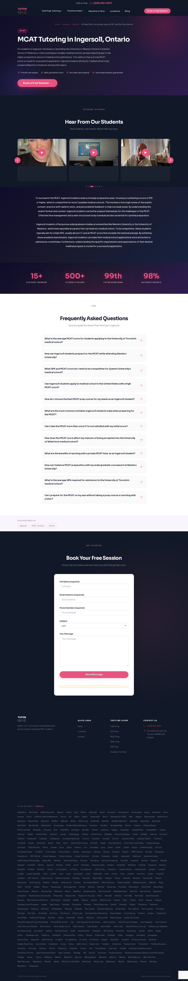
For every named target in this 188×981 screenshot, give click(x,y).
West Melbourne (134, 957)
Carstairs (54, 834)
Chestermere (96, 834)
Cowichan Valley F (144, 838)
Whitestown (111, 961)
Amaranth (112, 812)
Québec (151, 913)
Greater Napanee (50, 856)
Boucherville (34, 825)
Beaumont (21, 821)
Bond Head (21, 825)
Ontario (52, 526)
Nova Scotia (56, 900)
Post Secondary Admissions (96, 913)
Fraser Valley (51, 852)
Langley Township (33, 874)
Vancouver (102, 953)
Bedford (55, 821)
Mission (45, 887)
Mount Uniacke (23, 891)
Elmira (45, 847)
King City (142, 865)
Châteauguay (74, 834)
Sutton (71, 944)
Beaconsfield (150, 817)
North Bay (128, 896)
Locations (115, 11)
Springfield (141, 935)
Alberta (84, 812)
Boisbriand (145, 821)
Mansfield (86, 878)
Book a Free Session (157, 11)
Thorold (52, 948)
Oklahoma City (105, 900)
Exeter (118, 847)
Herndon (144, 860)
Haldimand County (151, 856)
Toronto (83, 948)
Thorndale (32, 948)
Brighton (137, 825)
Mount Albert (134, 887)
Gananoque (86, 852)
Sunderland (53, 944)
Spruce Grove (22, 939)
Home (57, 24)
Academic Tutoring (118, 752)
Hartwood (135, 860)
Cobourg (153, 834)
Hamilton (57, 860)
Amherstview (136, 812)
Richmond (90, 918)
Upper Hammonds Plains (46, 953)
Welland (122, 957)
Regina (61, 918)
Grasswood (159, 852)
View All (39, 806)
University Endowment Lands (140, 948)
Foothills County (146, 847)
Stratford (125, 939)
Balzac (85, 817)
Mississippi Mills (70, 887)
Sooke (120, 935)
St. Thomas (94, 939)
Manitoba (76, 878)
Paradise (87, 904)
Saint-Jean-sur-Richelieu (27, 926)
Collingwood (55, 838)
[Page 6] (99, 186)
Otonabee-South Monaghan (28, 904)
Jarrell (76, 865)
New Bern (77, 891)
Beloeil (73, 821)
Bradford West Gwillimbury (76, 825)
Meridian (77, 882)
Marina (118, 878)
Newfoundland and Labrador (40, 896)
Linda (122, 874)
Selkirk (150, 931)
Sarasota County (61, 931)
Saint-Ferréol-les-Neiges (128, 922)
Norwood (21, 900)
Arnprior (20, 817)
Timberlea (73, 948)
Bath (131, 817)
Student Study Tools (25, 944)
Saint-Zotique (92, 926)
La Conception (61, 869)
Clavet (135, 834)
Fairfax (126, 847)
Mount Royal (158, 887)
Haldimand (137, 856)
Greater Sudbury (65, 856)
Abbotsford (21, 812)
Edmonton (21, 847)
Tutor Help (113, 948)
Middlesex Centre (140, 882)
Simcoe (89, 935)
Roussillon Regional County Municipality (32, 922)
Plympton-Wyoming (105, 909)
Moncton (91, 887)
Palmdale (66, 904)
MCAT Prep (114, 736)
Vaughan (21, 957)
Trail (91, 948)
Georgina (116, 852)
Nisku (100, 896)
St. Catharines (71, 939)
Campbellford (151, 830)
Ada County (33, 812)
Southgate (130, 935)
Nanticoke (59, 891)
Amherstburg (123, 812)
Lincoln (115, 874)
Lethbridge (97, 874)
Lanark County (140, 869)
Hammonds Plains (71, 860)
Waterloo (113, 957)
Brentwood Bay (117, 825)
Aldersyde (93, 812)
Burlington (75, 830)
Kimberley (132, 865)
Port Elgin (21, 913)
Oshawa (149, 900)
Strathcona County (139, 939)
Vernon (30, 957)
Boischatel (156, 821)
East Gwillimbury (115, 843)
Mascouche (22, 882)
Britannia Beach (150, 825)
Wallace (58, 957)
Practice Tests (74, 11)
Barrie (105, 817)
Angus (147, 812)
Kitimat (50, 869)
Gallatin (76, 852)
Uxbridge (77, 953)
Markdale (126, 878)
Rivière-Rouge (116, 918)
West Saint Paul (149, 957)
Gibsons (125, 852)
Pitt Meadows (57, 909)
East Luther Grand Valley (134, 843)
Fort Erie (158, 847)
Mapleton (108, 878)
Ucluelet (123, 948)
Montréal (101, 887)
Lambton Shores (125, 869)
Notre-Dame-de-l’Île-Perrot (37, 900)
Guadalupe (106, 856)
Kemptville (121, 865)
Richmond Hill (102, 918)
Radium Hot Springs (38, 918)
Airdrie (69, 812)
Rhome (81, 918)
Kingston (162, 865)
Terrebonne (116, 944)
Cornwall (106, 838)
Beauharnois (162, 817)
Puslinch (141, 913)
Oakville (76, 900)
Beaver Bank (33, 821)
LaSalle (53, 874)
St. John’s (83, 939)
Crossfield (21, 843)
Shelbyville (56, 935)
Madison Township (62, 878)
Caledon (95, 830)
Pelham (133, 904)
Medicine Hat (66, 882)
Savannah (120, 931)
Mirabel (37, 887)
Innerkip (59, 865)
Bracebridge (59, 825)
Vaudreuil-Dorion (115, 953)
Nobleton (118, 896)
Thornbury (21, 948)
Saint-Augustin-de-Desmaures (89, 922)
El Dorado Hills (34, 847)
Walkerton (48, 957)
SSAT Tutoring (47, 939)
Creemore (158, 838)
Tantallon (105, 944)
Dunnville (94, 843)
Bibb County (83, 821)
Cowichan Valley (128, 838)
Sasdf (73, 931)
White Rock (86, 961)
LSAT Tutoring (33, 878)
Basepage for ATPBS (118, 817)
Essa (103, 847)
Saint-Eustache (109, 922)
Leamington (78, 874)
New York (134, 891)
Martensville (148, 878)
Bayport (139, 817)
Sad (72, 922)
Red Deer (52, 918)
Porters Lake (78, 913)
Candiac (163, 830)
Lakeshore (112, 869)
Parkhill (114, 904)
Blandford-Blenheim (119, 821)
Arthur (29, 817)
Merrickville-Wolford (91, 882)
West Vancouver (23, 961)
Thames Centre (130, 944)
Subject (63, 621)
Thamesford (143, 944)
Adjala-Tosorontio (48, 812)
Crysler (31, 843)
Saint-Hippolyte (147, 922)
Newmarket (58, 896)
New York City (145, 891)
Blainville (105, 821)
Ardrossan (156, 812)
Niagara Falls (70, 896)
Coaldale (144, 834)
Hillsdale (163, 860)
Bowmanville (46, 825)
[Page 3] (90, 186)
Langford (161, 869)
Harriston (124, 860)
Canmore (21, 834)
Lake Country (100, 869)
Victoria (39, 957)
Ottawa (44, 904)
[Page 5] (97, 186)
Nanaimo (35, 891)
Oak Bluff (66, 900)
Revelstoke (70, 918)
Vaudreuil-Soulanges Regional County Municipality (144, 953)
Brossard (47, 830)
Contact (81, 736)
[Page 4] (94, 186)
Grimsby (95, 856)
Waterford (103, 957)
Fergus (135, 847)
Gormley (148, 852)
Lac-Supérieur (86, 869)
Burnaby (85, 830)
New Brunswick (90, 891)
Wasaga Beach (90, 957)
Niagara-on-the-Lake (86, 896)
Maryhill (158, 878)
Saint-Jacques (161, 922)
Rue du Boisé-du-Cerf (59, 922)
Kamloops (85, 865)
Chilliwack (108, 834)
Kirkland (31, 869)
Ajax (76, 812)
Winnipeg (153, 961)
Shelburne (45, 935)
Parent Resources (101, 904)
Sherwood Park (69, 935)
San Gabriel (38, 931)
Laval (61, 874)
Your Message (66, 634)
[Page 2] (88, 186)
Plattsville (79, 909)
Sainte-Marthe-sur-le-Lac (136, 926)
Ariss (166, 812)
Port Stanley (65, 913)
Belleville (64, 821)
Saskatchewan (84, 931)
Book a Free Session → (37, 83)
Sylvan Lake (94, 944)
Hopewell (21, 865)
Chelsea (85, 834)
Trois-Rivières (100, 948)
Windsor (143, 961)
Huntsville (31, 865)
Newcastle (157, 891)
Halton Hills (46, 860)
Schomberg (131, 931)
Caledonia (105, 830)
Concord (85, 838)
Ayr (70, 817)
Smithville (111, 935)
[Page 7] (101, 186)
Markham (137, 878)
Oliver (125, 900)
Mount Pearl (146, 887)
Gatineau (97, 852)
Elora (62, 847)
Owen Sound (55, 904)
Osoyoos (158, 900)
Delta (58, 843)
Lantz (45, 874)
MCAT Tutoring (38, 526)
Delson (51, 843)
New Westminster (121, 891)
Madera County (47, 878)
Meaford (46, 882)
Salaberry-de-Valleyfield (158, 926)
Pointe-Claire (120, 909)
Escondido (94, 847)
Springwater (152, 935)
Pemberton (142, 904)
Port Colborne (133, 909)
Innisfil (68, 865)
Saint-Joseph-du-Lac (62, 926)
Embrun (78, 847)
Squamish (35, 939)
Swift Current (82, 944)
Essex (110, 847)
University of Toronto (25, 953)
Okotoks (117, 900)
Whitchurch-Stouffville (71, 961)
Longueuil (160, 874)
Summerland (41, 944)
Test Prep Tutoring (51, 11)
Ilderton (41, 865)
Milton (19, 887)
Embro (69, 847)
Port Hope (32, 913)
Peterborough (22, 909)
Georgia (106, 852)
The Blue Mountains (158, 944)
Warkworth (68, 957)
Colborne (21, 838)
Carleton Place (41, 834)
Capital (30, 834)
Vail (84, 953)
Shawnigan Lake (32, 935)
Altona (102, 812)
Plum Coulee (90, 909)
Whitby (57, 961)
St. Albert (59, 939)
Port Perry (54, 913)
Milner (161, 882)
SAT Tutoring (108, 931)
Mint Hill (28, 887)
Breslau (128, 825)
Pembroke (154, 904)
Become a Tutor (97, 11)
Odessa (94, 900)
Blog (127, 11)
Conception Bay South (71, 838)
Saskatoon (96, 931)
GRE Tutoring (35, 856)
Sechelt (142, 931)
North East (139, 896)
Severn (20, 935)
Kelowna (111, 865)
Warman (78, 957)
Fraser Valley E (65, 852)
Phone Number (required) (72, 608)
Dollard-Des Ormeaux (79, 843)
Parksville (123, 904)
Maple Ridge (98, 878)
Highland (154, 860)
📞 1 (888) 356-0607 (100, 3)
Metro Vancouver (108, 882)
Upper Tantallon (64, 953)
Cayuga (63, 834)
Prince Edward (116, 913)
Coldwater (43, 838)
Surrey (63, 944)
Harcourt (84, 860)
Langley (20, 874)
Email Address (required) (72, 595)
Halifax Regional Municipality (28, 860)
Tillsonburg (62, 948)
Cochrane (163, 834)
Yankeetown (33, 966)
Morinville (122, 887)
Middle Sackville (124, 882)
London (151, 874)
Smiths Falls (100, 935)
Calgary (114, 830)
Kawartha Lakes (98, 865)
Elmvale (54, 847)
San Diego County (24, 931)
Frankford (39, 852)
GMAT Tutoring (137, 852)
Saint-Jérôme (45, 926)
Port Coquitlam (148, 909)
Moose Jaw (111, 887)
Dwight (103, 843)
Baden (77, 817)
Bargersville (95, 817)
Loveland (21, 878)
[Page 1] (86, 186)
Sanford (49, 931)
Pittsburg (68, 909)
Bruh (56, 830)
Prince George (130, 913)
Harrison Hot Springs (110, 860)
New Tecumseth (104, 891)
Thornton (43, 948)
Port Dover (160, 909)
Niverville (108, 896)
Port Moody (42, 913)
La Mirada (74, 869)
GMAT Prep (114, 741)
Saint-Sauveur (79, 926)
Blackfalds (95, 821)
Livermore (141, 874)
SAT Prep (114, 731)
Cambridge (124, 830)
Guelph (115, 856)
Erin (85, 847)
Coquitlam (96, 838)
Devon (65, 843)
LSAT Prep (114, 726)
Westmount (37, 961)
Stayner (104, 939)
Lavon (68, 874)
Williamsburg (132, 961)
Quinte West (22, 918)
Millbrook (152, 882)
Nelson (68, 891)
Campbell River (138, 830)
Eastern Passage (153, 843)
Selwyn (158, 931)
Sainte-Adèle (106, 926)
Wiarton (121, 961)
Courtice (115, 838)
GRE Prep (114, 747)
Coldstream (32, 838)
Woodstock (21, 966)
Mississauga (56, 887)
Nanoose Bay (46, 891)
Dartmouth (41, 843)
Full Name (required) (70, 582)
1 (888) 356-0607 (154, 726)
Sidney (81, 935)
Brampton (94, 825)
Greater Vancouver (82, 856)
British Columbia (24, 830)
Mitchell (82, 887)
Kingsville (21, 869)
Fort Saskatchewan (25, 852)
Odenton (85, 900)
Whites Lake (99, 961)
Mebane (55, 882)
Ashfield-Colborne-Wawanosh (46, 817)
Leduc (88, 874)
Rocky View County (131, 918)
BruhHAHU (64, 830)
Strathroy (152, 939)
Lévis (107, 874)
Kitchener (41, 869)
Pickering (35, 909)
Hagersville (125, 856)
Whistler (48, 961)
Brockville (37, 830)
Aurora (63, 817)
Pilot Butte (45, 909)
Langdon (152, 869)
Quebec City (161, 913)
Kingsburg (152, 865)
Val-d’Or (92, 953)
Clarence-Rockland (122, 834)
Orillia (141, 900)
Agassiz (60, 812)
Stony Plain (114, 939)
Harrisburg (94, 860)
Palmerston (77, 904)
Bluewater (134, 821)
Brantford (104, 825)
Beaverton (45, 821)
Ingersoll (75, 24)
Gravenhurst (22, 856)
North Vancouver (152, 896)
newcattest (22, 896)
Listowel (130, 874)
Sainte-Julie (118, 926)
